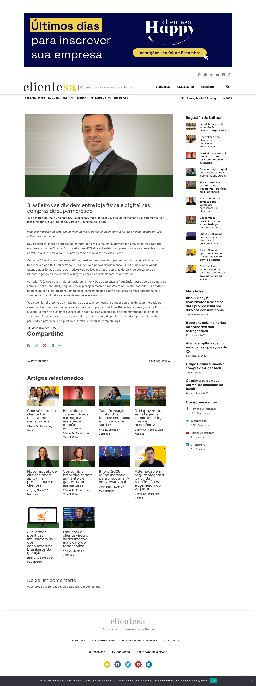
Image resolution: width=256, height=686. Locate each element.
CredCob (207, 87)
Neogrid (41, 222)
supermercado (57, 222)
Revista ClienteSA (203, 409)
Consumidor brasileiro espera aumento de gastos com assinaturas (78, 478)
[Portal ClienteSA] (187, 432)
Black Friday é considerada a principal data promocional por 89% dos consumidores (205, 304)
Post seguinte (159, 361)
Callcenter (185, 87)
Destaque (45, 426)
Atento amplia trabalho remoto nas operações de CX (206, 348)
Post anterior (37, 361)
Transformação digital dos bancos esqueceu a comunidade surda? (114, 418)
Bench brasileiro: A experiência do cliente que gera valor (213, 127)
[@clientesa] (187, 420)
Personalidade (35, 98)
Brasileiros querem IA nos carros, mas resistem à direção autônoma (75, 419)
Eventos (82, 98)
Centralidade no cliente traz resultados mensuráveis (41, 416)
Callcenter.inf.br (103, 640)
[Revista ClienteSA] (187, 408)
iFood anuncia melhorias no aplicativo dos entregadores (206, 327)
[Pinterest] (44, 345)
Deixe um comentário (124, 217)
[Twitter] (36, 345)
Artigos (103, 429)
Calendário (105, 486)
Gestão (31, 430)
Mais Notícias (98, 217)
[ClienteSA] (187, 444)
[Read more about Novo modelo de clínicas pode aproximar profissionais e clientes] (43, 456)
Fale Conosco (121, 652)
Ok (213, 680)
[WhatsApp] (60, 345)
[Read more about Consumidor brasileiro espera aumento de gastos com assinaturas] (78, 456)
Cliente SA (65, 217)
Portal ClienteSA (202, 433)
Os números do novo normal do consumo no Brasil (204, 385)
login (58, 586)
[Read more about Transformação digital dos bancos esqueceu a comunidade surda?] (114, 396)
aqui (117, 321)
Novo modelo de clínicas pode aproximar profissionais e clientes (42, 478)
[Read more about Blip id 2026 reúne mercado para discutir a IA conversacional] (114, 456)
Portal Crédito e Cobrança (139, 640)
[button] (228, 87)
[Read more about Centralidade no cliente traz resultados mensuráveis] (43, 396)
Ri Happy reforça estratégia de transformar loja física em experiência (150, 418)
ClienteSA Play (101, 98)
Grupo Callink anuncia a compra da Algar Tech (205, 366)
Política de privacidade (152, 652)
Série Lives (121, 98)
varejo (73, 222)
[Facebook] (28, 345)
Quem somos (97, 652)
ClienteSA (163, 87)
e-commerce (149, 217)
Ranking (54, 98)
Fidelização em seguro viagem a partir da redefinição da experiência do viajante (149, 480)
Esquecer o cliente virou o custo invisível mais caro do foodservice (75, 539)
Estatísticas (80, 217)
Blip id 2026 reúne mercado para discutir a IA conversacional (114, 476)
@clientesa (198, 421)
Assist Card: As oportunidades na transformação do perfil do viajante (211, 255)
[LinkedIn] (52, 345)
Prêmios (68, 98)
